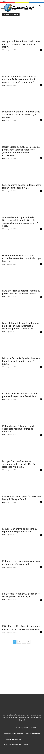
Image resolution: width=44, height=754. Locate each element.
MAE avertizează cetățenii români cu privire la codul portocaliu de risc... (21, 292)
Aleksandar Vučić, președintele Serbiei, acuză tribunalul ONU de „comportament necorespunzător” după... (20, 221)
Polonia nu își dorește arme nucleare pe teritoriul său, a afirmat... (21, 562)
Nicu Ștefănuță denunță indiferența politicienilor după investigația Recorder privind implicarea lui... (20, 326)
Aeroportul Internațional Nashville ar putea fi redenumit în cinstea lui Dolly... (21, 44)
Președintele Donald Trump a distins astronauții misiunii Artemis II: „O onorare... (21, 114)
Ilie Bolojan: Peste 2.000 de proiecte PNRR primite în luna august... (21, 595)
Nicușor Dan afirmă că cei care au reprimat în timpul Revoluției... (19, 530)
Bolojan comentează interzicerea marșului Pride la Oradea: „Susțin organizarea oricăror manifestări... (19, 79)
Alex (3, 50)
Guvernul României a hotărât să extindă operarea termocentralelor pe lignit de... (21, 258)
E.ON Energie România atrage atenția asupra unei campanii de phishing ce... (21, 627)
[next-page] (28, 642)
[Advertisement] (22, 671)
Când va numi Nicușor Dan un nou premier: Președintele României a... (20, 395)
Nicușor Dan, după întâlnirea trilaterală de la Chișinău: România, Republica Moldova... (20, 464)
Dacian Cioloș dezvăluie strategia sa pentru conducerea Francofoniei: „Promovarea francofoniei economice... (21, 151)
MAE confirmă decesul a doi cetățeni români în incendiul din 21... (21, 186)
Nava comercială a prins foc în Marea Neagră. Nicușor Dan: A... (21, 498)
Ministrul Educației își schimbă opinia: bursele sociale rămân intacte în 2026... (21, 361)
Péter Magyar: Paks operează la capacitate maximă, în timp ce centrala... (18, 429)
